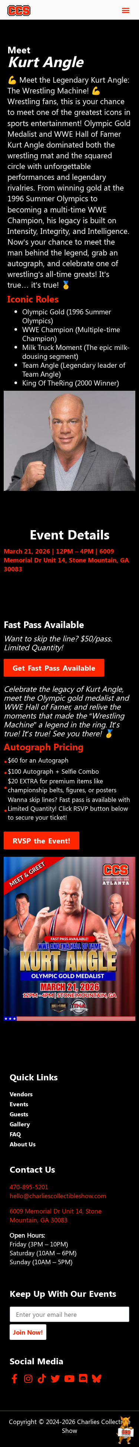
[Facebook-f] (14, 1378)
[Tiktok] (41, 1378)
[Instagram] (28, 1378)
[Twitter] (55, 1378)
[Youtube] (69, 1378)
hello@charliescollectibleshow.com (58, 1196)
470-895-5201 (29, 1187)
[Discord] (82, 1378)
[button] (125, 10)
